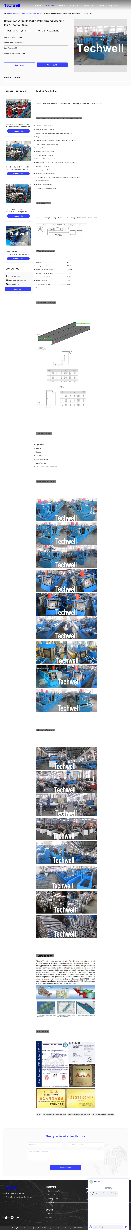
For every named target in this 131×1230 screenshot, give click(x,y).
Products (50, 5)
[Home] (12, 5)
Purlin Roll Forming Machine (31, 14)
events (101, 5)
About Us (74, 5)
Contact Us (88, 5)
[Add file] (90, 1226)
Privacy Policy (16, 1228)
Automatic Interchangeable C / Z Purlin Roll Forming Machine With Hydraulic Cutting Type (18, 127)
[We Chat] (18, 1217)
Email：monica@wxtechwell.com (19, 1197)
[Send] (126, 1226)
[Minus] (126, 1182)
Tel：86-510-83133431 (15, 1193)
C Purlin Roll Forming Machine (102, 1114)
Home (38, 5)
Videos (62, 5)
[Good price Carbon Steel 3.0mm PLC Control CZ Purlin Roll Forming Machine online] (18, 193)
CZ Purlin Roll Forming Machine (54, 1114)
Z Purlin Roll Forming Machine (79, 1114)
